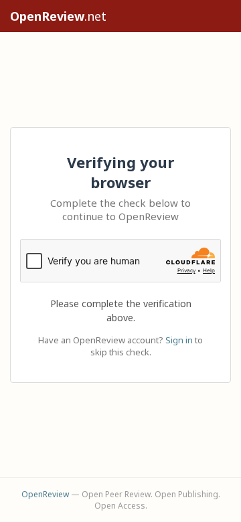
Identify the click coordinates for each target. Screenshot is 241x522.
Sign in (179, 340)
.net (58, 16)
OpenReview (45, 494)
